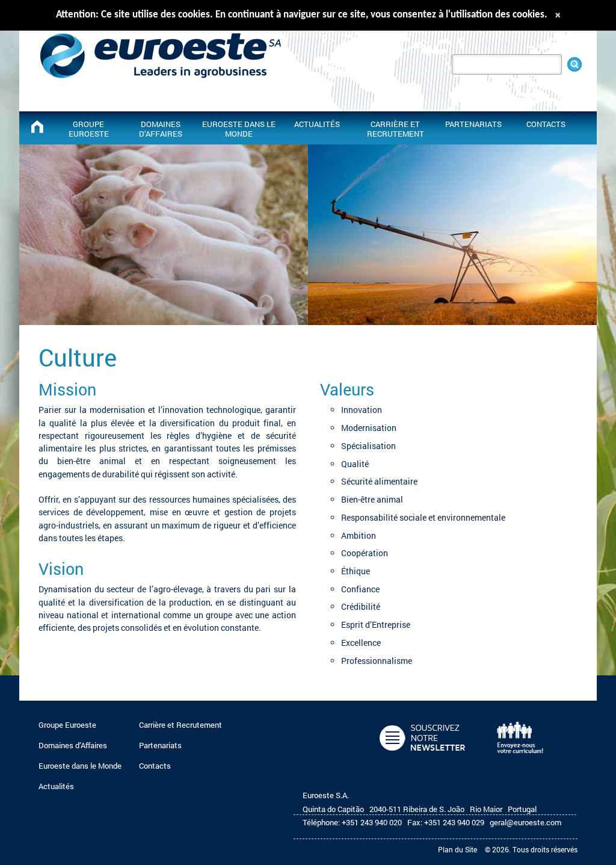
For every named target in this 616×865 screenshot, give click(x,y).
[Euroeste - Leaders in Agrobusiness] (37, 126)
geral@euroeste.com (525, 822)
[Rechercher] (574, 64)
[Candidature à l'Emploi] (523, 759)
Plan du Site (457, 849)
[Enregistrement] (425, 759)
